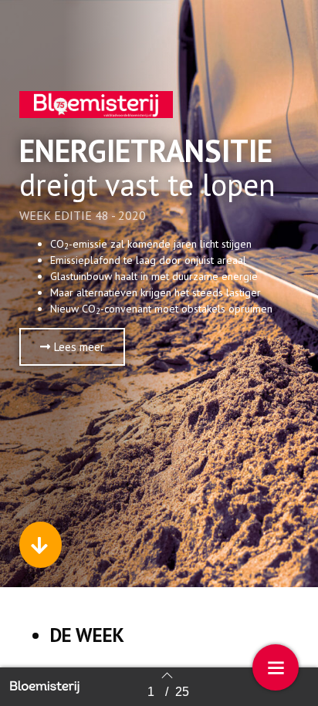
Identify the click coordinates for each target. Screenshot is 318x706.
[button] (72, 347)
